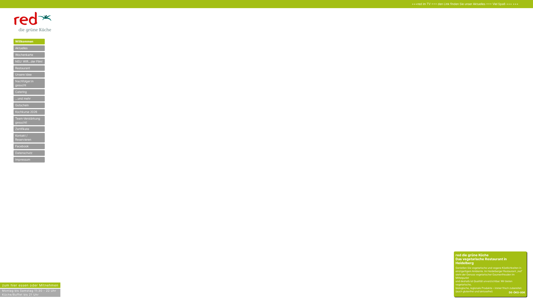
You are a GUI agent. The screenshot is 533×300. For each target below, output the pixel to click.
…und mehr (23, 98)
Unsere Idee (23, 74)
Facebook (22, 146)
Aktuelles (21, 48)
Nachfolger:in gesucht (24, 83)
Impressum (22, 159)
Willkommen (24, 41)
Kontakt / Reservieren (23, 137)
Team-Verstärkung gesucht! (27, 120)
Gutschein (22, 105)
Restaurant (22, 68)
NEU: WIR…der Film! (28, 61)
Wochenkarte (24, 54)
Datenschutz (23, 153)
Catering (21, 92)
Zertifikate (22, 129)
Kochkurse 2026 (26, 112)
